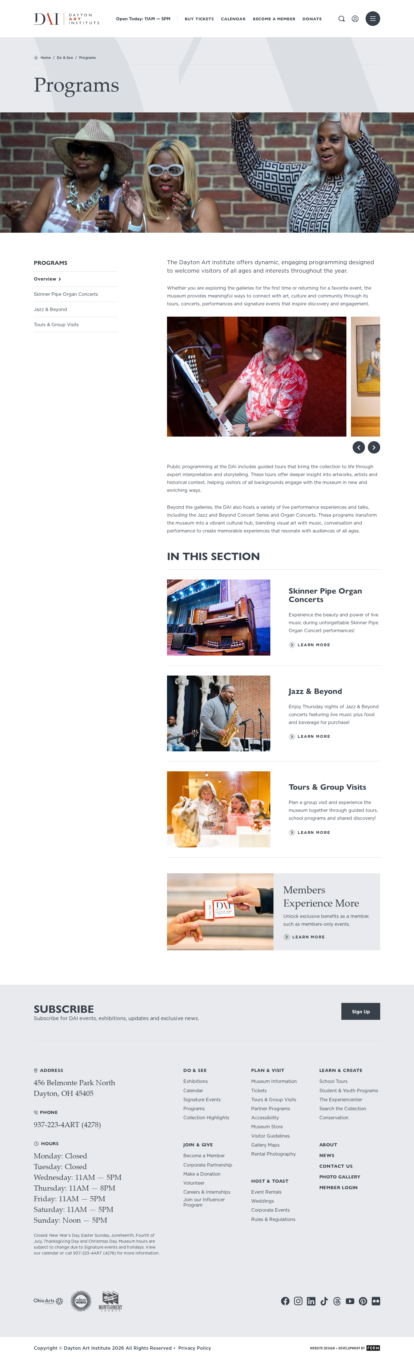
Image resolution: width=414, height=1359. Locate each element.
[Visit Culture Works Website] (81, 1301)
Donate (312, 19)
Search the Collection (342, 1108)
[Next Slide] (374, 447)
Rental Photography (273, 1154)
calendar (50, 1253)
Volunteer (193, 1183)
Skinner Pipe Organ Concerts (66, 294)
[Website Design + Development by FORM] (345, 1348)
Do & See (65, 57)
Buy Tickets (199, 19)
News (327, 1155)
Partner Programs (270, 1108)
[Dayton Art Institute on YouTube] (350, 1301)
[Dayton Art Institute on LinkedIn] (311, 1301)
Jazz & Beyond (50, 309)
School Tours (333, 1081)
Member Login (338, 1187)
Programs (194, 1108)
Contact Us (336, 1166)
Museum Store (267, 1126)
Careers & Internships (206, 1192)
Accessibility (265, 1117)
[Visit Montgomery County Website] (110, 1301)
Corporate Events (270, 1210)
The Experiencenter (340, 1099)
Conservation (333, 1117)
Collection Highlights (206, 1117)
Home (46, 57)
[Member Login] (355, 18)
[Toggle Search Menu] (342, 19)
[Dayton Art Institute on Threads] (337, 1301)
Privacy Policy (194, 1348)
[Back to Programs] (36, 57)
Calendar (233, 19)
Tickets (259, 1090)
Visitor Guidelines (270, 1136)
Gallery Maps (265, 1145)
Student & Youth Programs (348, 1090)
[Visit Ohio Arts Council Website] (48, 1301)
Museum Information (274, 1081)
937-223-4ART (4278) (67, 1124)
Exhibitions (195, 1081)
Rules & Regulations (273, 1219)
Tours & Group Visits (56, 325)
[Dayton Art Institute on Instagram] (298, 1301)
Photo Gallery (339, 1177)
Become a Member (274, 19)
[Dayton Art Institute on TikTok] (324, 1301)
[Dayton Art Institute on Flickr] (376, 1301)
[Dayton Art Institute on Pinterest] (363, 1301)
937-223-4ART (87, 1253)
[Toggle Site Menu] (373, 18)
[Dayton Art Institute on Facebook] (285, 1301)
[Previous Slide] (359, 447)
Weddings (262, 1201)
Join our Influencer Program (204, 1202)
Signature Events (202, 1099)
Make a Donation (202, 1174)
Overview (45, 279)
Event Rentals (266, 1192)
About (328, 1144)
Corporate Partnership (207, 1165)
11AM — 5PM (143, 19)
